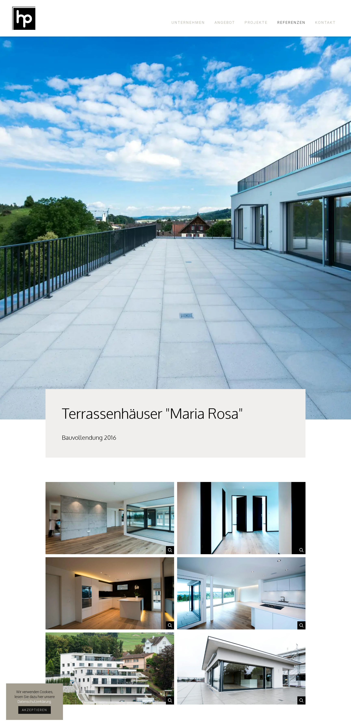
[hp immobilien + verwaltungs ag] (23, 18)
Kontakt (325, 22)
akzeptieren (34, 710)
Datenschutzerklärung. (34, 702)
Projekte (256, 22)
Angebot (224, 22)
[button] (110, 518)
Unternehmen (188, 22)
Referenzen (291, 22)
